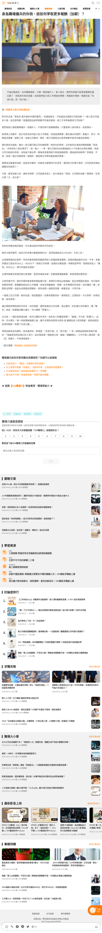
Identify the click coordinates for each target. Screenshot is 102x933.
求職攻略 (21, 9)
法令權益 (74, 9)
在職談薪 (17, 414)
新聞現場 (86, 9)
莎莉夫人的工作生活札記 (17, 110)
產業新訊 (8, 9)
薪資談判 (38, 414)
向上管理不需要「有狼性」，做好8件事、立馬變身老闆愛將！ (35, 367)
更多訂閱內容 (94, 667)
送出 (51, 461)
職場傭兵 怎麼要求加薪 (25, 345)
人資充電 (61, 9)
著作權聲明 (65, 914)
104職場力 (17, 386)
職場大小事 (34, 9)
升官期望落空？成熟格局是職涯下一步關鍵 (26, 371)
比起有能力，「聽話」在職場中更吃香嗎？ (25, 363)
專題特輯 (48, 9)
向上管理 (6, 414)
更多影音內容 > (93, 803)
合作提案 (50, 914)
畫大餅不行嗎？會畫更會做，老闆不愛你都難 (27, 375)
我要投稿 (35, 914)
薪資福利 (27, 414)
